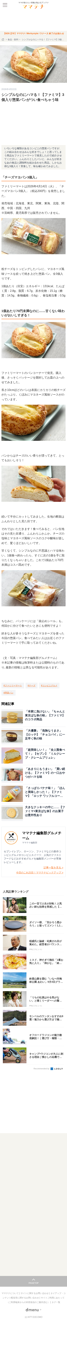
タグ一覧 (56, 1302)
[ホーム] (3, 39)
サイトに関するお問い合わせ (35, 1293)
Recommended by (42, 1069)
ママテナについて (10, 1293)
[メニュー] (5, 5)
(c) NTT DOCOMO (33, 1317)
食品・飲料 (13, 39)
